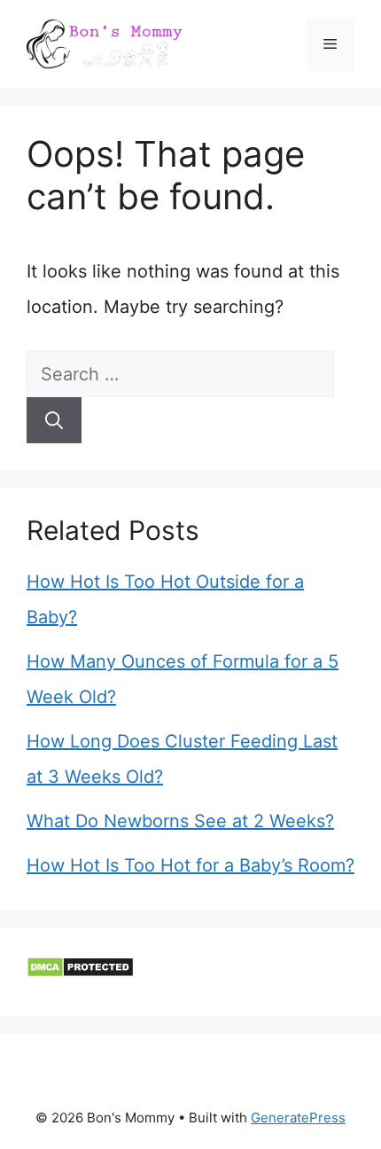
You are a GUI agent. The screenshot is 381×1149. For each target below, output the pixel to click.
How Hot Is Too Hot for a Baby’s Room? (190, 865)
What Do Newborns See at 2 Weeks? (180, 821)
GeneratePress (298, 1117)
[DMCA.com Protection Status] (80, 971)
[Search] (54, 420)
